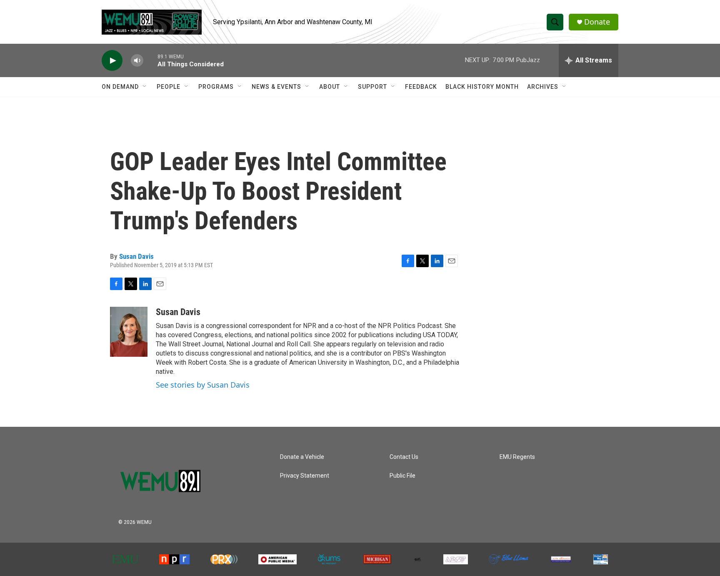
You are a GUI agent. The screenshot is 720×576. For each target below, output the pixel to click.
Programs (216, 86)
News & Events (276, 86)
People (168, 86)
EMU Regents (517, 457)
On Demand (120, 86)
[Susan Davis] (129, 332)
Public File (402, 476)
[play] (112, 60)
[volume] (137, 60)
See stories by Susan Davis (203, 385)
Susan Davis (136, 256)
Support (372, 86)
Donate (597, 22)
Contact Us (404, 457)
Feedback (421, 86)
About (329, 86)
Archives (542, 86)
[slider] (150, 60)
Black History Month (482, 86)
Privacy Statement (304, 476)
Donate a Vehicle (302, 457)
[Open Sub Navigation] (145, 86)
